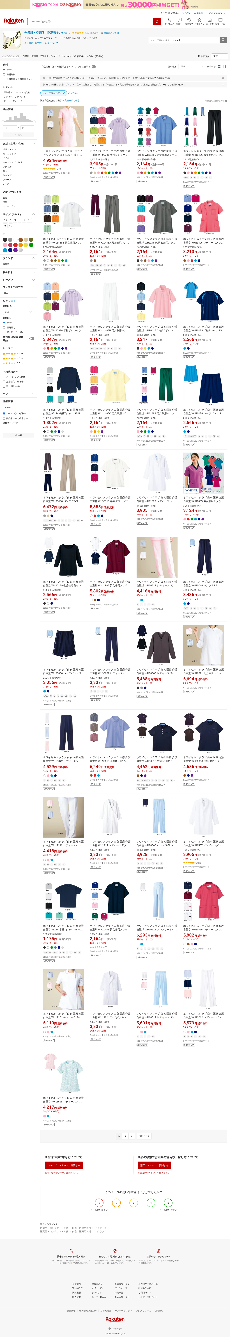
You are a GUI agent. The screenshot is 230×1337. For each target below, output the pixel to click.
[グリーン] (31, 245)
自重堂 (6, 264)
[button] (217, 13)
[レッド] (15, 245)
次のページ (144, 1136)
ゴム (6, 293)
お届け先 (7, 306)
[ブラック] (5, 240)
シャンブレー (9, 175)
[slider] (3, 122)
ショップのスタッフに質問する (63, 1165)
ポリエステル (9, 149)
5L (10, 225)
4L (5, 225)
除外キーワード (10, 423)
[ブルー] (5, 250)
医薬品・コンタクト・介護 (54, 1228)
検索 (20, 134)
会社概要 (28, 43)
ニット (6, 171)
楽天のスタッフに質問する (154, 1165)
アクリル (7, 166)
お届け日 (7, 318)
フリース (7, 179)
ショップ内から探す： (161, 40)
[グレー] (10, 240)
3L (29, 220)
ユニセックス (9, 206)
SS (5, 220)
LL (24, 220)
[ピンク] (5, 245)
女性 (5, 197)
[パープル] (15, 250)
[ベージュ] (26, 240)
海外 (13, 301)
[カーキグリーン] (31, 240)
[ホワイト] (15, 240)
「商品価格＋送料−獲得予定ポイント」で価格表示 (63, 66)
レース (6, 184)
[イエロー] (26, 245)
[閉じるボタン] (223, 78)
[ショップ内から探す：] (223, 40)
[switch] (31, 338)
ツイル (6, 158)
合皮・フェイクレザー (13, 162)
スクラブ (99, 1231)
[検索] (157, 21)
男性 (5, 202)
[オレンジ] (21, 245)
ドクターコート (103, 1228)
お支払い (39, 43)
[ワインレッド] (10, 245)
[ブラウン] (21, 240)
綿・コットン (9, 153)
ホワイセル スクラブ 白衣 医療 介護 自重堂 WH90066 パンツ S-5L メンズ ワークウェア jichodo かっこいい (157, 845)
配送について (51, 43)
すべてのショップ (10, 56)
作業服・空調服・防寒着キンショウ (47, 32)
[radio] (4, 70)
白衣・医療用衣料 (81, 1228)
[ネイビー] (10, 250)
